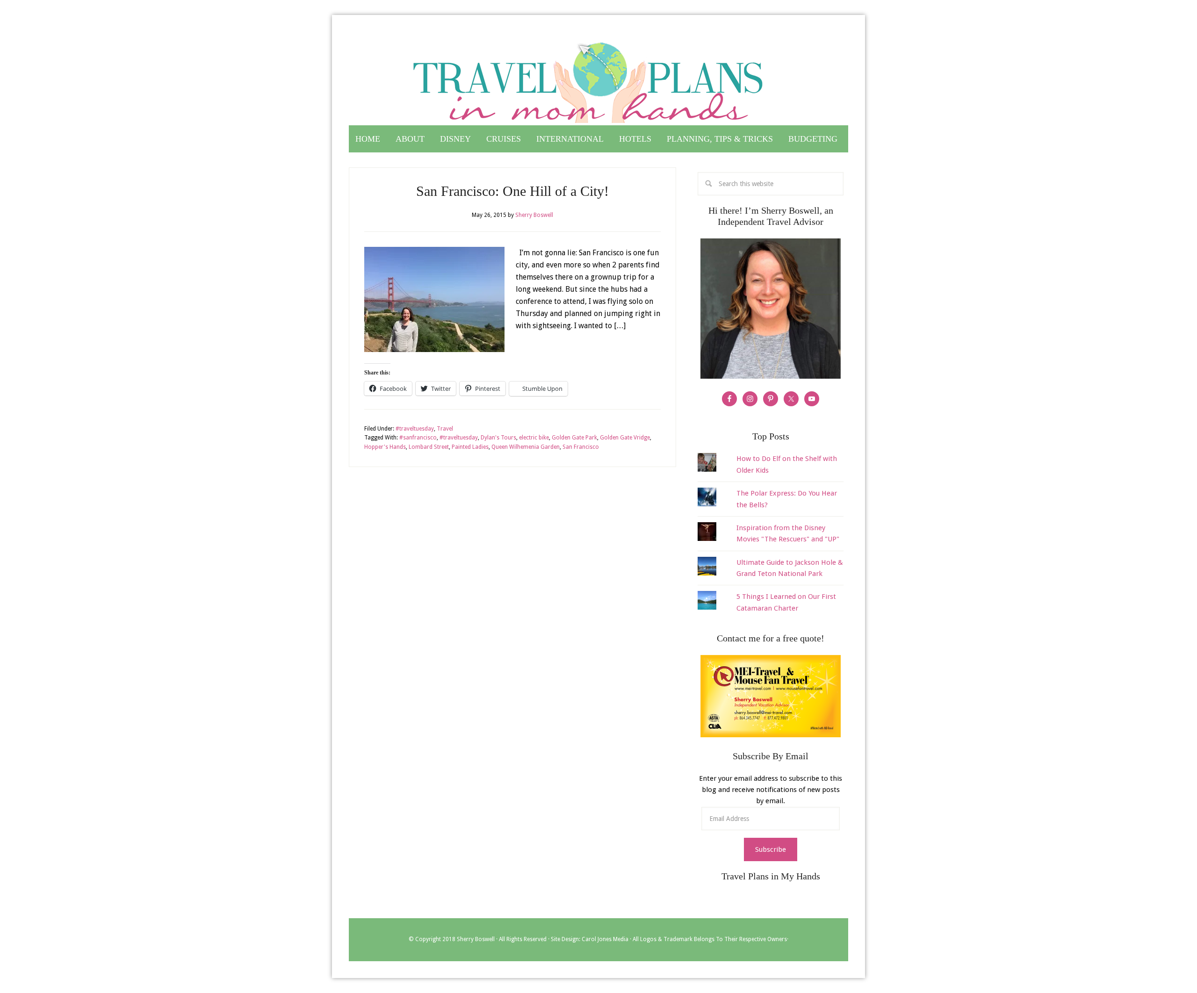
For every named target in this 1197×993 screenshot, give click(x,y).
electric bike (534, 437)
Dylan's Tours (498, 437)
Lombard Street (429, 447)
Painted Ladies (470, 447)
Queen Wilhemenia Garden (525, 447)
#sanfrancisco (418, 437)
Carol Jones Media (605, 939)
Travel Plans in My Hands (598, 78)
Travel (445, 428)
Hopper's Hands (385, 447)
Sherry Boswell (476, 939)
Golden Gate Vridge (625, 437)
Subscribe (770, 849)
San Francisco (580, 447)
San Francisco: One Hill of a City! (512, 191)
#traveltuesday (415, 428)
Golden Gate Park (574, 437)
